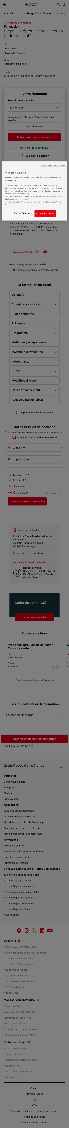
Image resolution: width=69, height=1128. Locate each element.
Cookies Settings (22, 213)
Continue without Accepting (53, 166)
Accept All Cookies (45, 213)
